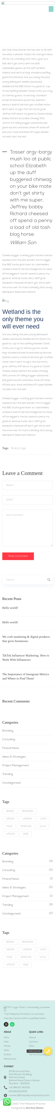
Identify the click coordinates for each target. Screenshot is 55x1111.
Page (9, 826)
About (32, 1037)
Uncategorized (11, 783)
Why (6, 1037)
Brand (15, 448)
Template (26, 826)
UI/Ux (43, 826)
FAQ (31, 1046)
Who (6, 1050)
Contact (33, 1042)
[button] (51, 9)
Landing (27, 819)
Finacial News (10, 748)
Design (10, 819)
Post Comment (18, 556)
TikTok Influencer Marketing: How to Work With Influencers (25, 657)
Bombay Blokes (35, 1108)
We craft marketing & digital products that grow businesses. (26, 639)
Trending (7, 774)
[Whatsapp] (12, 1024)
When (7, 1046)
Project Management (15, 765)
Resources (10, 1059)
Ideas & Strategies (14, 757)
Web (25, 834)
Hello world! (10, 607)
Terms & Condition (39, 1054)
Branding (7, 731)
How (6, 1042)
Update (10, 834)
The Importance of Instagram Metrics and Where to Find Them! (25, 676)
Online (7, 1054)
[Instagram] (6, 1024)
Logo (23, 448)
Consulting (8, 739)
